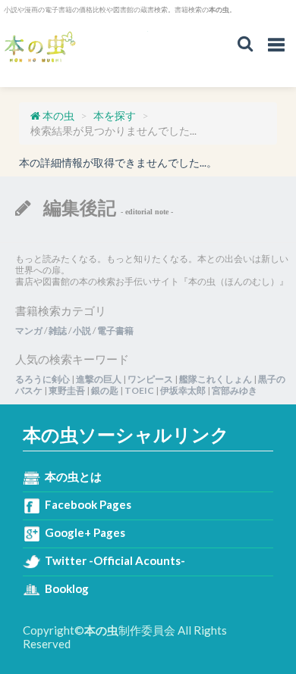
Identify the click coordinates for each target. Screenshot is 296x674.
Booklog (67, 588)
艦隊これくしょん (215, 379)
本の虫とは (73, 476)
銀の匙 (104, 390)
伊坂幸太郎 (183, 390)
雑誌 (58, 330)
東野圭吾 (67, 390)
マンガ (29, 330)
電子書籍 (115, 330)
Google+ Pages (85, 532)
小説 (82, 330)
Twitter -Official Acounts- (115, 560)
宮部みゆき (234, 390)
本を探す (114, 115)
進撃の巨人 (98, 379)
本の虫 (76, 47)
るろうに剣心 (42, 379)
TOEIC (139, 390)
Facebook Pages (88, 504)
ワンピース (150, 379)
